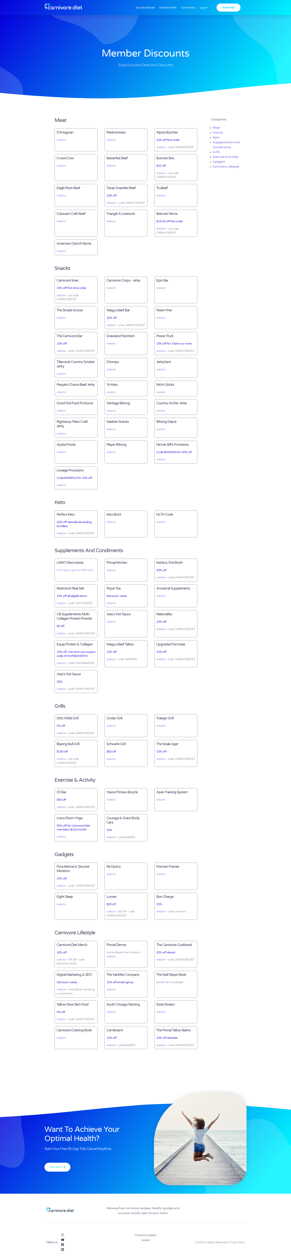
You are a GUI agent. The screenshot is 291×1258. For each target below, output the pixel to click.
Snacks (218, 132)
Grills (216, 152)
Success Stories (145, 7)
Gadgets (219, 161)
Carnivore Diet (167, 7)
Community (188, 7)
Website (111, 165)
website (61, 139)
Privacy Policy (237, 1242)
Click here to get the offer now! (75, 570)
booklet (160, 982)
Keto (216, 137)
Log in (203, 7)
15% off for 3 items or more (174, 343)
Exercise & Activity (225, 156)
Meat (216, 127)
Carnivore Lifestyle (226, 166)
